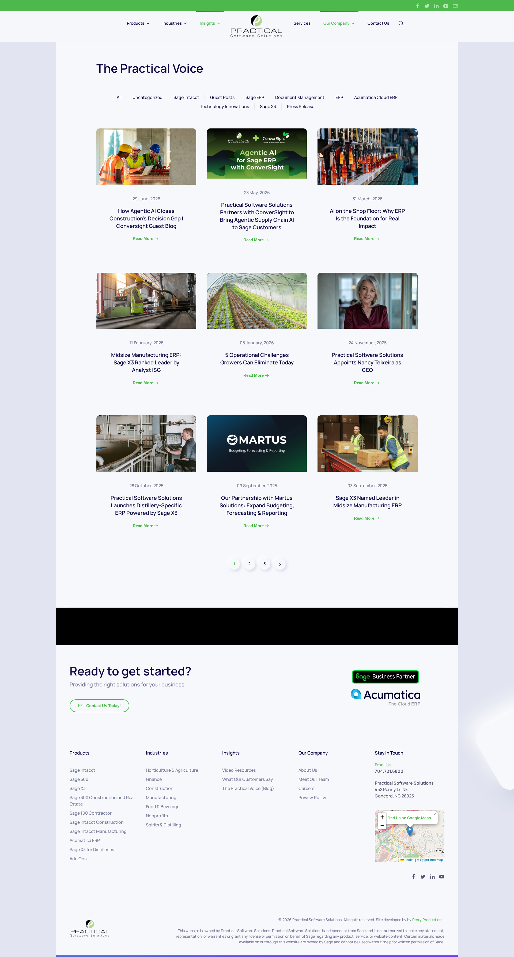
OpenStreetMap (431, 859)
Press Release (300, 106)
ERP (339, 97)
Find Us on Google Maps (409, 817)
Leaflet (409, 859)
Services (302, 23)
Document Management (299, 97)
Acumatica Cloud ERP (376, 97)
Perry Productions (427, 919)
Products (135, 23)
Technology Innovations (224, 106)
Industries (172, 23)
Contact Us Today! (103, 705)
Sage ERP (254, 97)
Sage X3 (268, 106)
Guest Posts (222, 97)
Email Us (383, 765)
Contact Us (378, 23)
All (119, 97)
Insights (207, 23)
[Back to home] (257, 26)
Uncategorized (147, 97)
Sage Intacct (186, 97)
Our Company (336, 23)
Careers (306, 788)
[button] (409, 831)
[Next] (280, 564)
